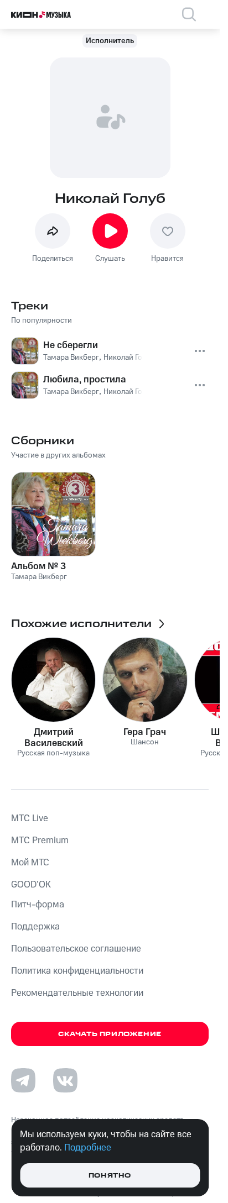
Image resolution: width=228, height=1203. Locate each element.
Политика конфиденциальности (77, 971)
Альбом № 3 (38, 566)
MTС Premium (40, 840)
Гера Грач (144, 732)
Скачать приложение (110, 1034)
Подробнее (87, 1147)
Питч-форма (37, 904)
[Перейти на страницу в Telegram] (23, 1080)
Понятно (110, 1175)
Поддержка (35, 926)
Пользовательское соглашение (76, 948)
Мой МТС (30, 862)
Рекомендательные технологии (77, 993)
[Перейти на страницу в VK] (65, 1080)
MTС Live (29, 818)
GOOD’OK (31, 884)
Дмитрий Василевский (53, 738)
